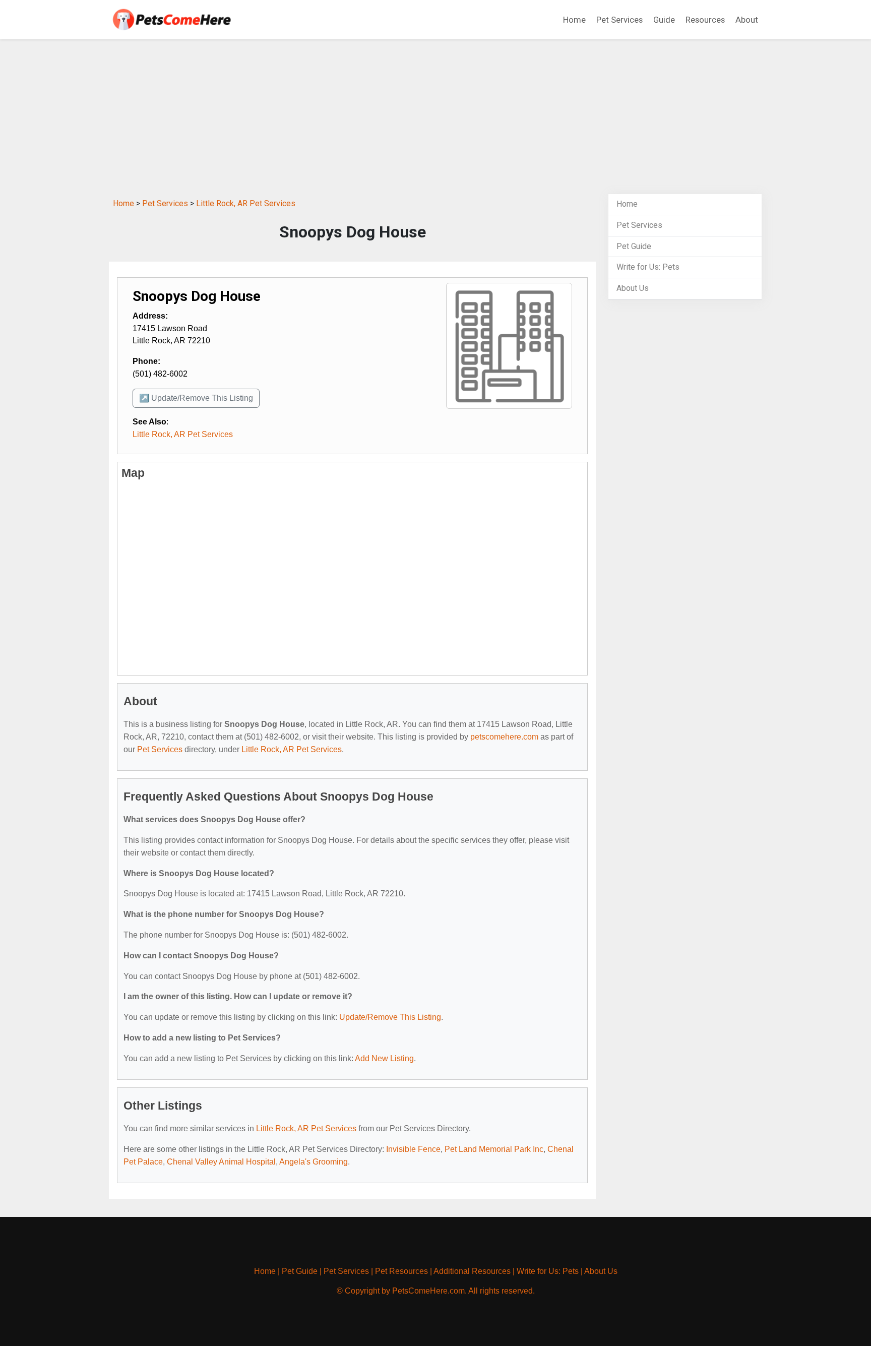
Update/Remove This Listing (390, 1017)
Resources (705, 20)
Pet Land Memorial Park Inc (494, 1149)
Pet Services (619, 20)
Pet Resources (401, 1271)
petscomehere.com (504, 736)
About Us (632, 288)
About (746, 20)
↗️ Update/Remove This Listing (196, 398)
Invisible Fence (413, 1149)
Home (574, 20)
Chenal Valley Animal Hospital (221, 1161)
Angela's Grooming (313, 1161)
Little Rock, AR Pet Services (245, 203)
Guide (664, 20)
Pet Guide (633, 246)
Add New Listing (384, 1058)
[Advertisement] (435, 115)
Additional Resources (472, 1271)
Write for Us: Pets (647, 267)
